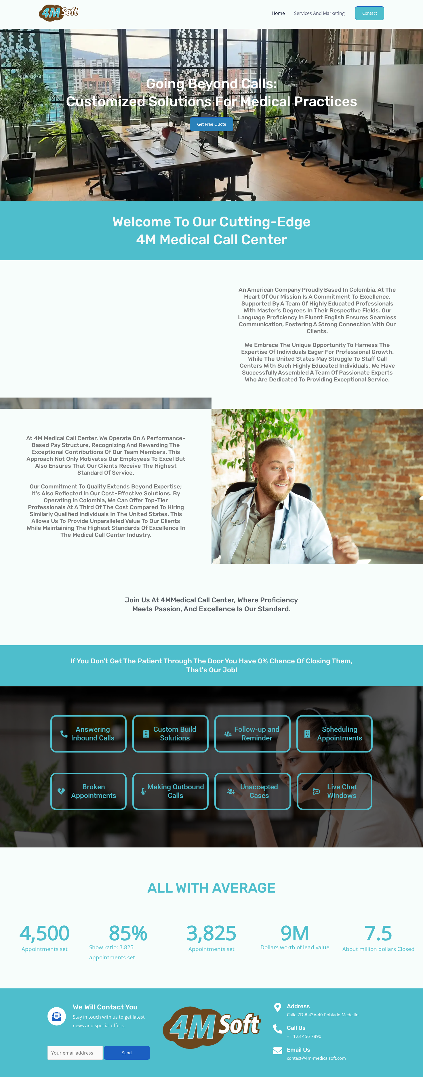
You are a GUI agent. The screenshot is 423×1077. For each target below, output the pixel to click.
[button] (369, 13)
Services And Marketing (319, 13)
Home (278, 13)
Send (127, 1052)
